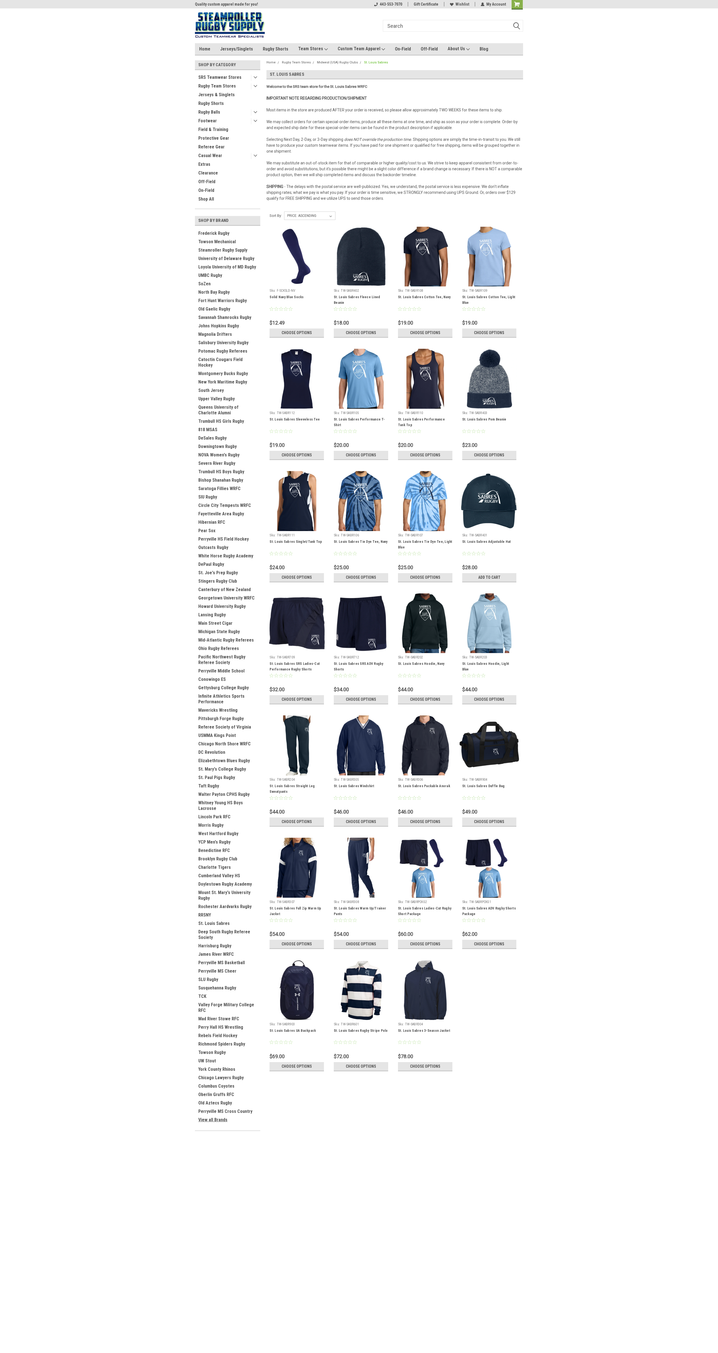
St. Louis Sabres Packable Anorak (424, 786)
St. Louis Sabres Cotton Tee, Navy (424, 297)
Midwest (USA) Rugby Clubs (337, 62)
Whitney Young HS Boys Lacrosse (220, 805)
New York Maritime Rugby (222, 382)
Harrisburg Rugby (214, 945)
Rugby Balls (209, 112)
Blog (484, 49)
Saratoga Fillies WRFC (219, 488)
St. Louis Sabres (214, 923)
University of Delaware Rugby (226, 258)
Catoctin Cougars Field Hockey (220, 362)
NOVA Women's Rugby (219, 455)
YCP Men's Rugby (214, 842)
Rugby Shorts (275, 49)
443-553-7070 (391, 4)
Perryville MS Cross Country (225, 1111)
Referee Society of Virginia (224, 727)
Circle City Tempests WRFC (224, 505)
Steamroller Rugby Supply (222, 250)
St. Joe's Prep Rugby (218, 572)
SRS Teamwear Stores (219, 77)
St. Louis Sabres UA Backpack (293, 1031)
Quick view (296, 282)
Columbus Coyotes (216, 1086)
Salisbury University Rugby (223, 342)
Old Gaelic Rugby (214, 309)
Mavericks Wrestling (218, 710)
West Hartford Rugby (218, 833)
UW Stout (207, 1060)
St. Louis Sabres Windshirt (354, 786)
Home (204, 49)
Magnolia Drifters (215, 334)
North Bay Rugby (214, 292)
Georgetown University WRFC (226, 598)
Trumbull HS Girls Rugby (221, 421)
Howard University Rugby (222, 606)
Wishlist (462, 4)
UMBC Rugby (210, 275)
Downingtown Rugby (217, 446)
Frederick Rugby (213, 233)
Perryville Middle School (221, 671)
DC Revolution (211, 752)
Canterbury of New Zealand (224, 589)
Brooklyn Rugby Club (217, 859)
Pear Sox (206, 530)
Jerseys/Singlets (236, 49)
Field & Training (213, 129)
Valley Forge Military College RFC (226, 1007)
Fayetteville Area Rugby (221, 513)
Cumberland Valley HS (219, 875)
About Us (457, 48)
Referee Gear (211, 147)
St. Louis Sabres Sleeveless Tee (295, 419)
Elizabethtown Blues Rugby (224, 760)
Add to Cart (489, 577)
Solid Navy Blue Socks (286, 297)
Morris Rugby (211, 825)
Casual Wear (210, 155)
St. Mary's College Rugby (222, 769)
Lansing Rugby (212, 614)
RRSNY (204, 915)
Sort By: (276, 215)
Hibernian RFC (211, 522)
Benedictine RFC (214, 850)
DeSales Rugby (212, 438)
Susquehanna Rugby (217, 988)
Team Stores (311, 48)
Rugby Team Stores (217, 86)
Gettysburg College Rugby (223, 687)
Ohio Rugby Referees (218, 648)
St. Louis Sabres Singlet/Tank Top (296, 542)
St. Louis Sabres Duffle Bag (483, 786)
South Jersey (211, 390)
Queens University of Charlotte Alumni (218, 410)
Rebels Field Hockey (217, 1035)
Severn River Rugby (216, 463)
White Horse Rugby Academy (225, 556)
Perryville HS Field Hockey (223, 539)
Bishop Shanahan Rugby (220, 480)
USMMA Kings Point (217, 735)
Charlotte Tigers (214, 867)
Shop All (206, 199)
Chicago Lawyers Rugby (221, 1077)
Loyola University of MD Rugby (227, 267)
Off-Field (429, 49)
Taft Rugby (208, 786)
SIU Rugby (207, 497)
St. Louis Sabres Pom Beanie (484, 419)
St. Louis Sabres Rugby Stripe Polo (361, 1031)
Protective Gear (213, 138)
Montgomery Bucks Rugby (223, 373)
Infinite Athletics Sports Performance (221, 698)
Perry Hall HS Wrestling (220, 1027)
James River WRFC (216, 954)
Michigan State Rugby (219, 631)
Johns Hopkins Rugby (218, 326)
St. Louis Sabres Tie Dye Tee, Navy (361, 542)
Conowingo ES (212, 679)
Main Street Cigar (215, 623)
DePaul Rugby (211, 564)
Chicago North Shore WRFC (224, 743)
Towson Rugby (212, 1052)
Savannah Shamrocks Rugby (224, 317)
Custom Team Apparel (359, 48)
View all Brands (212, 1119)
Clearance (208, 173)
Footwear (207, 120)
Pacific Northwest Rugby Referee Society (221, 659)
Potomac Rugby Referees (222, 351)
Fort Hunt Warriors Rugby (222, 300)
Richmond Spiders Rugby (221, 1044)
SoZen (204, 283)
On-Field (403, 49)
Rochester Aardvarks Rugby (225, 906)
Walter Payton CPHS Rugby (224, 794)
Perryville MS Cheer (217, 971)
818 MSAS (207, 429)
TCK (202, 996)
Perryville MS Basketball (221, 962)
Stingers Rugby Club (217, 581)
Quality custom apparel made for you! (226, 4)
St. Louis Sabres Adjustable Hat (486, 542)
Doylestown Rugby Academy (225, 884)
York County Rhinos (216, 1069)
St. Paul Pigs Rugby (216, 777)
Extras (204, 164)
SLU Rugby (208, 979)
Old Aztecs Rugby (215, 1103)
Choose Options (297, 332)
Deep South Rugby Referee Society (224, 934)
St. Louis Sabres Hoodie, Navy (421, 664)
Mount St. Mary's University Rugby (224, 895)
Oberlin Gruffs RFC (216, 1094)
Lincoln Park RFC (214, 816)
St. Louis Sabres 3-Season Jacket (424, 1031)
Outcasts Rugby (213, 547)
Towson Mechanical (217, 241)
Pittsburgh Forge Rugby (221, 718)
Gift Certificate (426, 4)
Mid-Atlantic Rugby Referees (226, 640)
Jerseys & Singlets (216, 94)
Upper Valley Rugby (216, 398)
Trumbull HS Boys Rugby (221, 471)
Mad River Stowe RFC (218, 1018)
